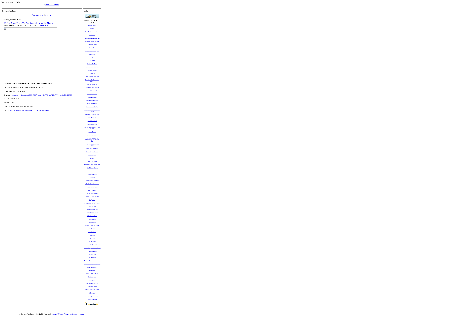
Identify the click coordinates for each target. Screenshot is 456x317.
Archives (48, 15)
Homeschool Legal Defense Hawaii (92, 164)
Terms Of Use (57, 314)
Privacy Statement (70, 314)
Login (82, 314)
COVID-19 (43, 25)
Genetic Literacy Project (92, 67)
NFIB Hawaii (92, 228)
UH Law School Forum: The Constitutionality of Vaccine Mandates (29, 23)
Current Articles (38, 15)
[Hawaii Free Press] (51, 5)
